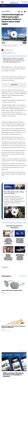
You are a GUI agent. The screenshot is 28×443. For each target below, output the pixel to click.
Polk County (6, 11)
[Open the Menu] (2, 2)
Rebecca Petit (9, 50)
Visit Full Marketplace (22, 276)
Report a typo (4, 267)
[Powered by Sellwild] (24, 351)
